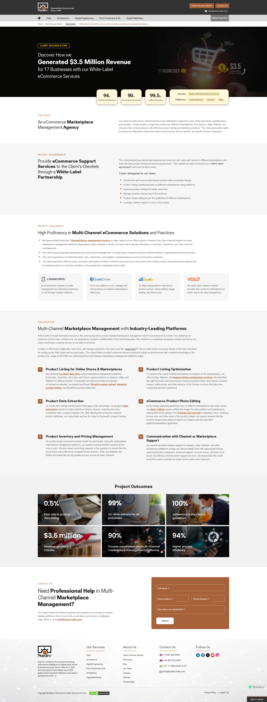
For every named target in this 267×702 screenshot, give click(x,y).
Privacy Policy (210, 692)
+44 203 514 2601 (172, 660)
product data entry (70, 374)
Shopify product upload (103, 384)
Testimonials (128, 682)
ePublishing (91, 673)
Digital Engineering (84, 18)
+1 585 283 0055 (171, 655)
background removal (189, 413)
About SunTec (219, 18)
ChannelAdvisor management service (90, 240)
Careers (126, 673)
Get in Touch (257, 699)
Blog (125, 664)
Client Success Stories (201, 5)
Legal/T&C (224, 692)
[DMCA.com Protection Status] (100, 693)
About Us (129, 647)
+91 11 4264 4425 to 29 (175, 666)
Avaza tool (131, 349)
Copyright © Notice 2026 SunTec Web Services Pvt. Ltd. (62, 693)
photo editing (157, 409)
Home (40, 24)
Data (49, 18)
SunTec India (67, 7)
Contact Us (222, 6)
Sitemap (126, 677)
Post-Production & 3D (109, 18)
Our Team (127, 668)
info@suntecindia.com (218, 11)
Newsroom (128, 660)
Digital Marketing (134, 18)
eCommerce (63, 18)
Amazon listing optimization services (193, 377)
